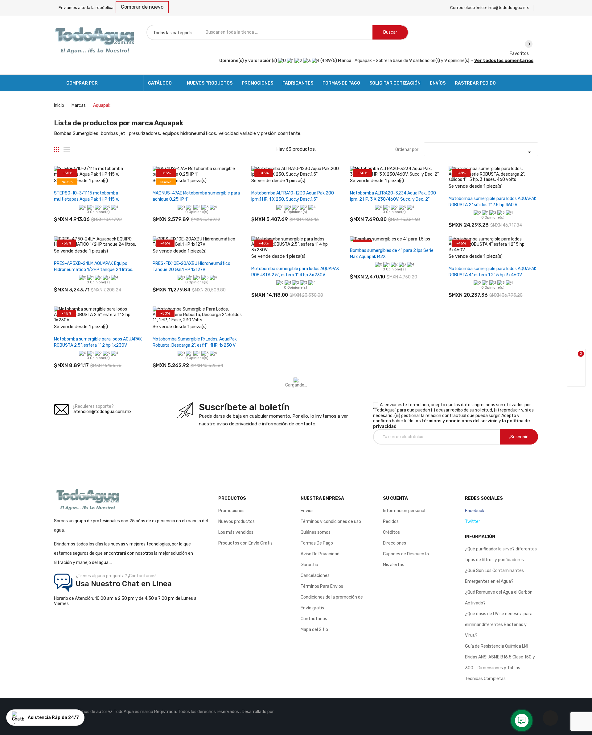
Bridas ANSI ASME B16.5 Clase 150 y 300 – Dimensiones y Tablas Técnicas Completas (500, 667)
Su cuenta (395, 498)
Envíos (307, 510)
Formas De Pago (317, 543)
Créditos (391, 532)
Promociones (231, 510)
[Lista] (67, 147)
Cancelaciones (315, 575)
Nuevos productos (236, 521)
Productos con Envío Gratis (245, 543)
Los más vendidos (235, 532)
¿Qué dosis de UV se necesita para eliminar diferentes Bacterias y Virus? (498, 624)
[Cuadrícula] (56, 147)
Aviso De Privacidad (320, 554)
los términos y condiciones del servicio (456, 421)
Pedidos (391, 521)
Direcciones (394, 543)
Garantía (309, 564)
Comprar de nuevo (142, 7)
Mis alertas (393, 564)
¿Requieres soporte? (93, 406)
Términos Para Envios (322, 586)
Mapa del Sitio (314, 629)
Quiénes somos (316, 532)
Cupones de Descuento (406, 554)
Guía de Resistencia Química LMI (496, 646)
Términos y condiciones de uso (331, 521)
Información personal (404, 510)
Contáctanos (314, 618)
